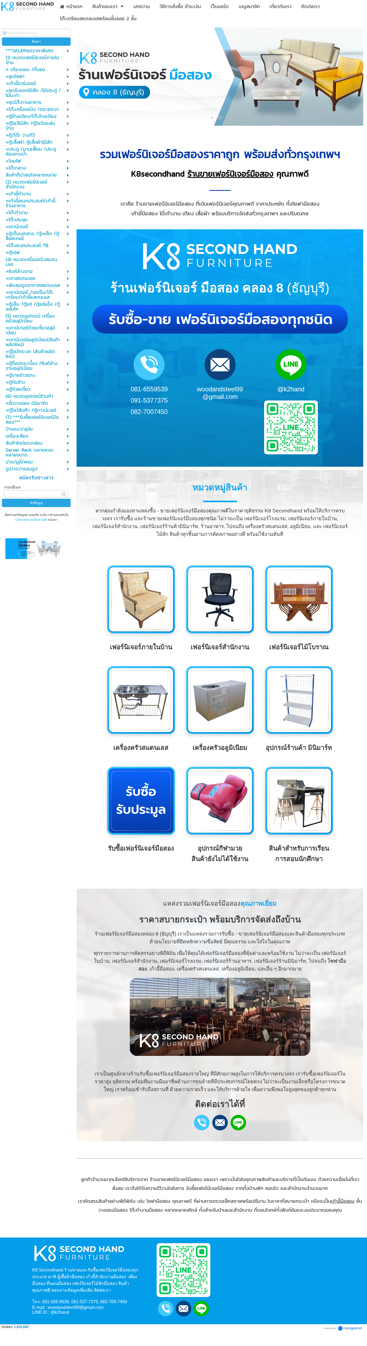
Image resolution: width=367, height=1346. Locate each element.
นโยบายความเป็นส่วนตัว (31, 519)
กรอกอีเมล (12, 487)
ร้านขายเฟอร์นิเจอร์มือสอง (231, 174)
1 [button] (212, 117)
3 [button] (228, 117)
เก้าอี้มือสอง (342, 1201)
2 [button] (220, 117)
